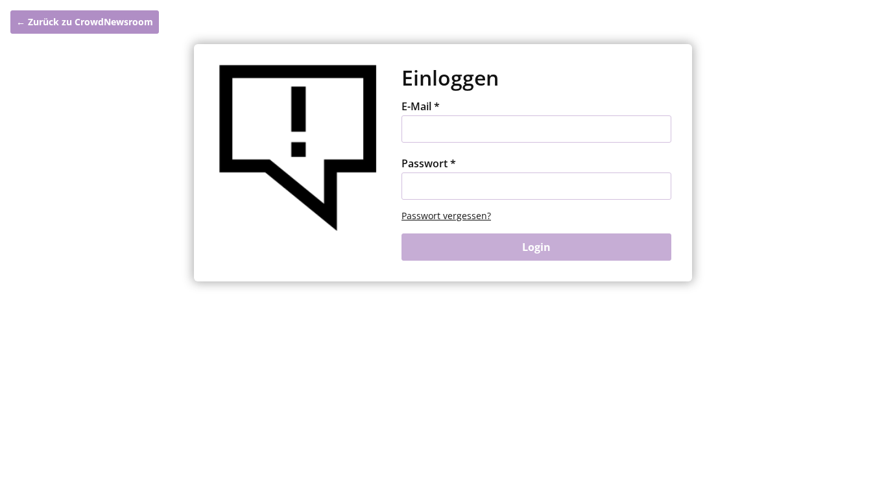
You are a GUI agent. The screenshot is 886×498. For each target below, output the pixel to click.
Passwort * (428, 163)
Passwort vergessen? (446, 215)
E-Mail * (420, 106)
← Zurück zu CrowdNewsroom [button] (84, 22)
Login (536, 247)
